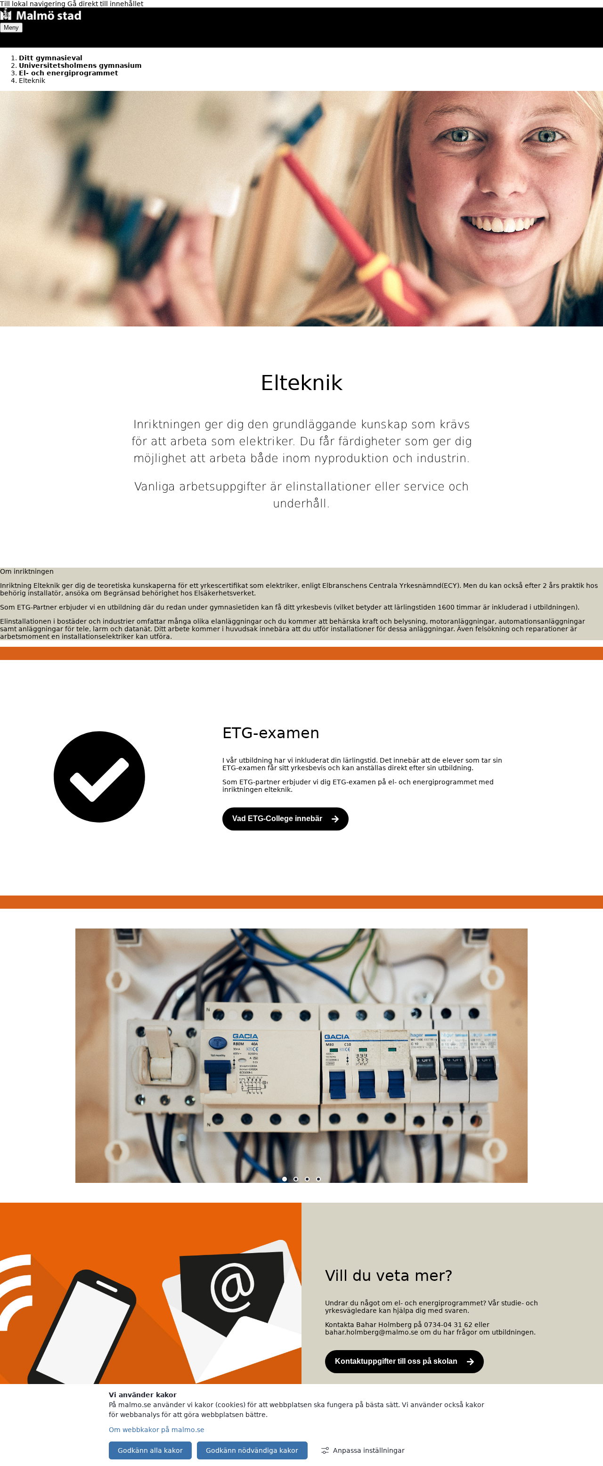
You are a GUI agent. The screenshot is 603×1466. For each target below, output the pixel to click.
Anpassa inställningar (369, 1450)
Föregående (15, 1065)
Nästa (592, 1065)
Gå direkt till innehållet (105, 4)
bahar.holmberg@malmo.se (371, 1332)
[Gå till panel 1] (284, 1179)
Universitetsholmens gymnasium (80, 65)
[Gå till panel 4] (318, 1179)
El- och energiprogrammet (68, 73)
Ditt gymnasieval (50, 58)
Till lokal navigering (33, 4)
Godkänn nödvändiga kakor (252, 1450)
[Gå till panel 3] (307, 1179)
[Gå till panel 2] (296, 1179)
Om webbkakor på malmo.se (156, 1429)
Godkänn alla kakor (150, 1450)
